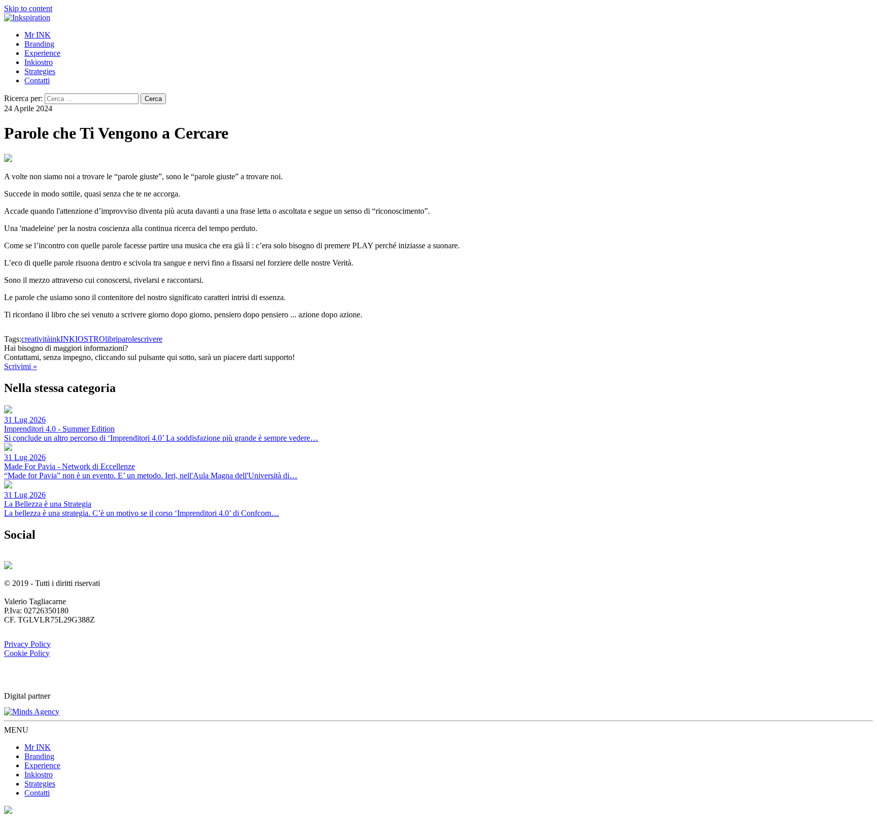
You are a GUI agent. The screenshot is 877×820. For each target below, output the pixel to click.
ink (55, 339)
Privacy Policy (27, 644)
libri (111, 339)
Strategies (39, 71)
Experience (42, 53)
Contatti (37, 80)
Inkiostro (38, 62)
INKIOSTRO (82, 339)
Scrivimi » (20, 366)
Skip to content (28, 8)
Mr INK (37, 34)
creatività (35, 339)
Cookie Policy (27, 653)
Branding (39, 44)
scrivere (150, 339)
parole (128, 339)
